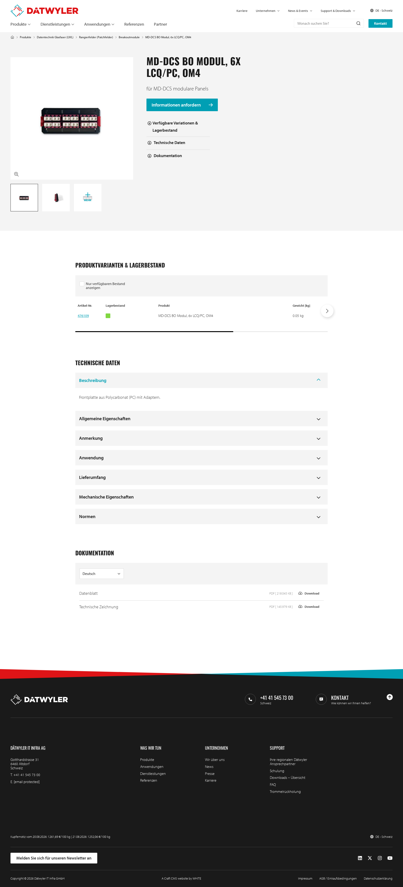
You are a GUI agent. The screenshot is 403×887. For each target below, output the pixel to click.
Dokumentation (168, 155)
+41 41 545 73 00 (27, 774)
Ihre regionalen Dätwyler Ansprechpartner (288, 761)
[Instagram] (380, 858)
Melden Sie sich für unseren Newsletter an (53, 858)
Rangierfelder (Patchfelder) (96, 37)
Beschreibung (92, 380)
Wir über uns (215, 759)
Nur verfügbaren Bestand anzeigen (105, 285)
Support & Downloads (336, 10)
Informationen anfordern (177, 105)
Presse (210, 773)
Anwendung (91, 458)
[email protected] (27, 781)
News (209, 766)
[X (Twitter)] (370, 858)
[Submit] (358, 23)
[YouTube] (390, 858)
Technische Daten (169, 142)
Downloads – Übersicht (287, 777)
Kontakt (380, 23)
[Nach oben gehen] (390, 697)
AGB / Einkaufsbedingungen (338, 878)
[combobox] (329, 23)
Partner (160, 24)
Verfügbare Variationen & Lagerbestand (175, 126)
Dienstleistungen (55, 24)
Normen (87, 516)
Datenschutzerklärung (378, 878)
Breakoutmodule (129, 37)
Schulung (277, 770)
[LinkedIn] (360, 858)
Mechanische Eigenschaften (106, 497)
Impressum (305, 878)
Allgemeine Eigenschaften (104, 418)
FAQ (273, 784)
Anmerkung (91, 438)
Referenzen (134, 24)
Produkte (18, 24)
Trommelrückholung (285, 791)
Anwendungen (97, 24)
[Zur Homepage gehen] (44, 7)
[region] (201, 317)
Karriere (241, 10)
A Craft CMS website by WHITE (181, 878)
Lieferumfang (92, 477)
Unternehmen (265, 10)
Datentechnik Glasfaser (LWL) (55, 37)
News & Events (298, 10)
